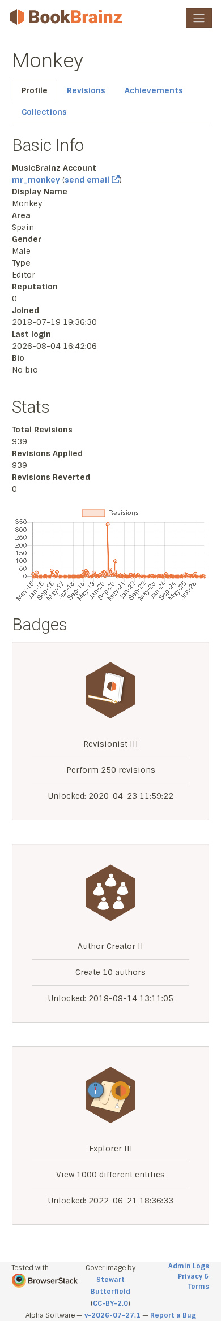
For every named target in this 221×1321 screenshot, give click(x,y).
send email (88, 180)
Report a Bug (173, 1315)
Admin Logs (188, 1266)
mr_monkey (36, 180)
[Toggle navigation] (199, 18)
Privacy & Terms (193, 1281)
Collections (44, 112)
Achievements (154, 90)
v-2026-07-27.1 (112, 1315)
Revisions (86, 90)
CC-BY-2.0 (110, 1303)
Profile (35, 90)
